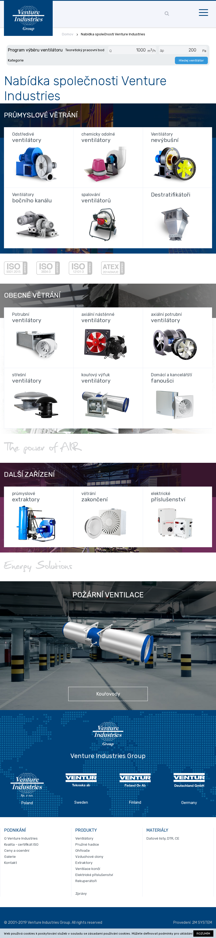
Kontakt (10, 863)
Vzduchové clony (89, 857)
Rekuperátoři (86, 881)
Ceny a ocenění (16, 851)
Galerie (10, 857)
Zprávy (81, 894)
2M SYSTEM (202, 922)
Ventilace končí (87, 869)
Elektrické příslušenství (94, 875)
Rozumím (203, 933)
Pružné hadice (87, 844)
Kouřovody (108, 694)
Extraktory (83, 863)
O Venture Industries (21, 838)
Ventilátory (84, 838)
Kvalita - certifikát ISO (21, 844)
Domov (67, 34)
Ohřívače (82, 851)
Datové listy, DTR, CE (162, 838)
